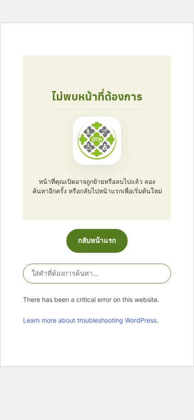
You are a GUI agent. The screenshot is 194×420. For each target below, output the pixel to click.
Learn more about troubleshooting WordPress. (90, 320)
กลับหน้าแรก (97, 240)
